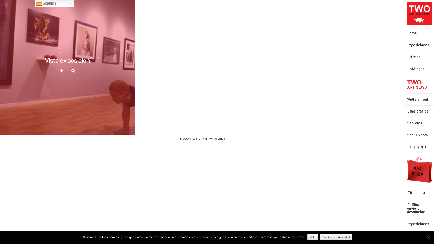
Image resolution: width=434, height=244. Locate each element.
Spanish (49, 3)
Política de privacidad (336, 237)
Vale (312, 237)
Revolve (219, 139)
